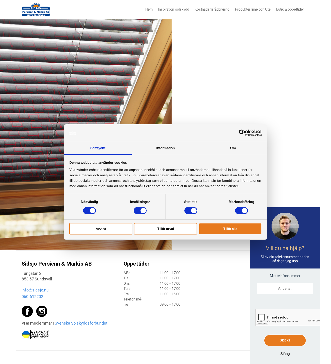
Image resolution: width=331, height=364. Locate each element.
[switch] (140, 210)
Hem (149, 9)
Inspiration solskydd (173, 9)
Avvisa (101, 229)
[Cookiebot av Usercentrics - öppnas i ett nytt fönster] (242, 133)
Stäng (285, 354)
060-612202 (32, 296)
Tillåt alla (230, 229)
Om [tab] (233, 148)
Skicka (285, 340)
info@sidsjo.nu (35, 290)
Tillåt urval (165, 229)
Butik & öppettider (290, 9)
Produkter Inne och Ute (253, 9)
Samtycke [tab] (98, 148)
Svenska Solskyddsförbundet (81, 323)
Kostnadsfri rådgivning (212, 9)
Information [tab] (165, 148)
